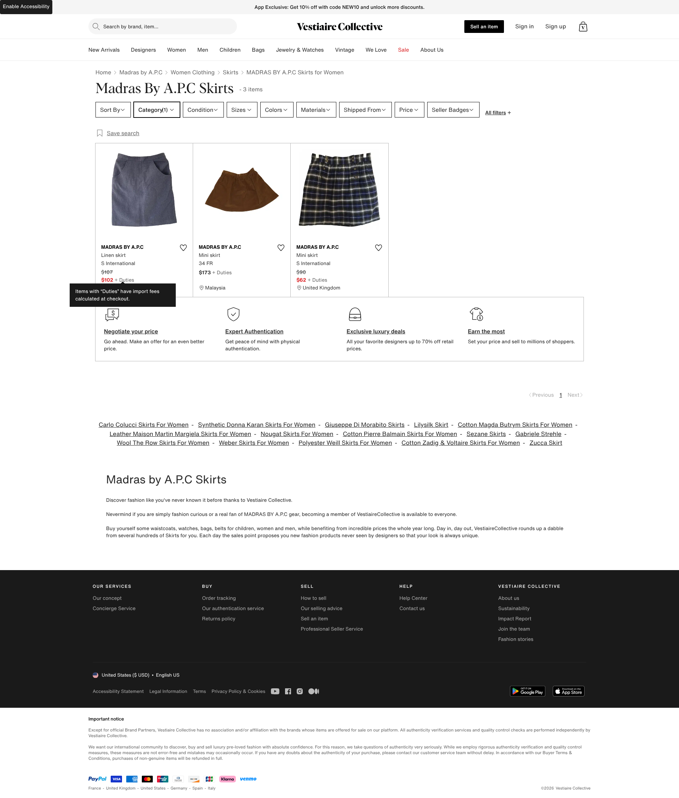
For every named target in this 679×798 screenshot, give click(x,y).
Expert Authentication (254, 331)
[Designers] (161, 50)
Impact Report (515, 618)
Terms (199, 691)
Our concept (107, 598)
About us (508, 598)
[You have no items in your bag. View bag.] (583, 26)
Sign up (555, 26)
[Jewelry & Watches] (329, 50)
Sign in (524, 26)
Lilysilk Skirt (431, 424)
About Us (431, 50)
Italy (212, 788)
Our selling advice (321, 608)
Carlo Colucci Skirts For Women (143, 424)
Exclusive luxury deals (376, 331)
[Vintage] (360, 50)
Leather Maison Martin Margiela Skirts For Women (180, 434)
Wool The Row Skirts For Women (163, 442)
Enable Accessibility (26, 6)
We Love (376, 50)
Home (103, 72)
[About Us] (449, 50)
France (94, 788)
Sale (403, 50)
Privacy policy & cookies (238, 691)
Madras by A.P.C (140, 72)
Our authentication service (233, 608)
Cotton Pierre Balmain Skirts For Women (400, 434)
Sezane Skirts (486, 434)
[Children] (246, 50)
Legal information (168, 691)
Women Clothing (192, 72)
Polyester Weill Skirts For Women (345, 442)
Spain (197, 788)
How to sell (313, 598)
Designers (143, 50)
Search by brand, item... (130, 26)
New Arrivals (104, 50)
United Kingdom (121, 788)
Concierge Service (114, 608)
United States (153, 788)
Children (230, 50)
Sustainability (514, 608)
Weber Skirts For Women (254, 442)
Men (202, 50)
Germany (178, 788)
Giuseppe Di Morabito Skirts (365, 424)
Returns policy (218, 618)
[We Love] (392, 50)
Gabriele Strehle (538, 434)
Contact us (412, 608)
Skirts (230, 72)
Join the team (514, 629)
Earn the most (486, 331)
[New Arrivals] (125, 50)
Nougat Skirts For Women (297, 434)
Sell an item (484, 26)
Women (176, 50)
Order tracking (219, 598)
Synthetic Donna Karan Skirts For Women (256, 424)
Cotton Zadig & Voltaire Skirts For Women (460, 442)
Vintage (344, 50)
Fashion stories (515, 639)
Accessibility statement (118, 691)
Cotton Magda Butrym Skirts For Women (515, 424)
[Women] (192, 50)
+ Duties (124, 279)
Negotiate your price (131, 331)
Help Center (414, 598)
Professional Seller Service (332, 629)
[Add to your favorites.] (183, 247)
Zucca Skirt (545, 442)
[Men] (214, 50)
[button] (583, 26)
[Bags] (270, 50)
